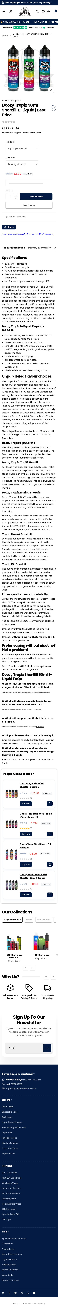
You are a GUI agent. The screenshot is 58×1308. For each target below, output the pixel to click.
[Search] (37, 12)
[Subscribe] (47, 1048)
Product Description (14, 247)
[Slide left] (25, 967)
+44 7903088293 (14, 1084)
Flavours (10, 141)
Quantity (9, 190)
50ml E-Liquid (40, 726)
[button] (4, 12)
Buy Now (26, 803)
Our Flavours (43, 919)
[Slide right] (32, 967)
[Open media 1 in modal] (29, 67)
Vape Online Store (25, 1304)
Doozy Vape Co (11, 100)
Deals (29, 919)
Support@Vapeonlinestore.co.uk (21, 1088)
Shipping (17, 133)
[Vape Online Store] (25, 11)
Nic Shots (10, 157)
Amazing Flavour (42, 538)
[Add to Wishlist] (53, 108)
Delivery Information (39, 247)
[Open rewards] (48, 11)
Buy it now (29, 205)
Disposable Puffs (12, 919)
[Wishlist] (43, 11)
